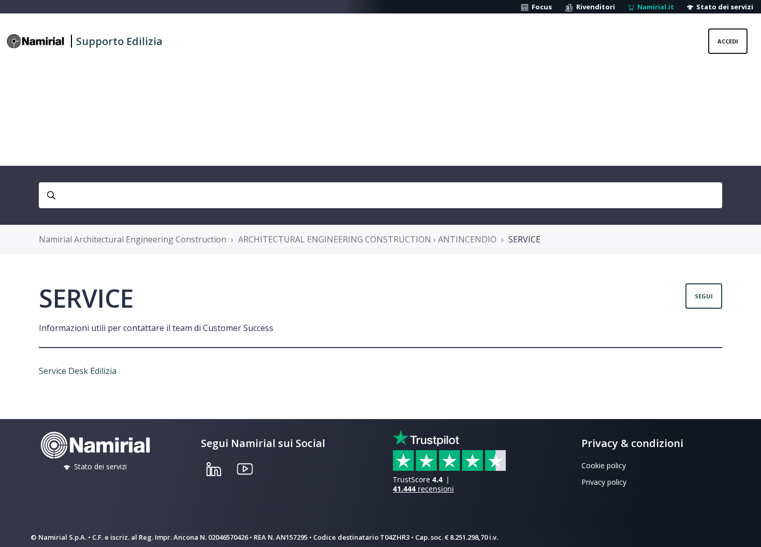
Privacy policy (603, 482)
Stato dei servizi (723, 6)
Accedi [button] (728, 41)
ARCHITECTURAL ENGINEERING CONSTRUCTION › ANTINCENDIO (367, 239)
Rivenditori (594, 6)
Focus (540, 6)
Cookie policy (603, 465)
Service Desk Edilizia (77, 371)
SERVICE (524, 239)
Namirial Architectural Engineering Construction (132, 239)
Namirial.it (654, 6)
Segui (704, 296)
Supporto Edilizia (119, 41)
